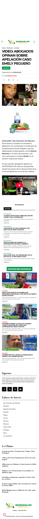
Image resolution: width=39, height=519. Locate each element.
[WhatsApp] (18, 80)
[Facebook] (4, 80)
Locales (16, 48)
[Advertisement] (19, 19)
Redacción (12, 76)
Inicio (4, 48)
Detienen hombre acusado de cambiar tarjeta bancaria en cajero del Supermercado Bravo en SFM (16, 325)
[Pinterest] (13, 80)
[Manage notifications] (4, 514)
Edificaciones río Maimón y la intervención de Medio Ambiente (16, 243)
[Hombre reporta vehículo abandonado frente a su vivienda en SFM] (19, 343)
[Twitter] (9, 80)
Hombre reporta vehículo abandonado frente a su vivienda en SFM (17, 355)
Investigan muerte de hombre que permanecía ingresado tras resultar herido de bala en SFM (19, 294)
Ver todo (7, 208)
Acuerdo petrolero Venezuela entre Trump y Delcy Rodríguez (18, 216)
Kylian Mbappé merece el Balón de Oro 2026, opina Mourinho (19, 491)
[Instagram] (9, 389)
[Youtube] (20, 389)
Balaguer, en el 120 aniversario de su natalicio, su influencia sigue (18, 255)
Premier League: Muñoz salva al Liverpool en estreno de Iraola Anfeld (19, 485)
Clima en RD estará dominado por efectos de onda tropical (17, 229)
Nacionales (8, 214)
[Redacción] (3, 76)
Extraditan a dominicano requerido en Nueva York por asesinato (18, 478)
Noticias (10, 48)
